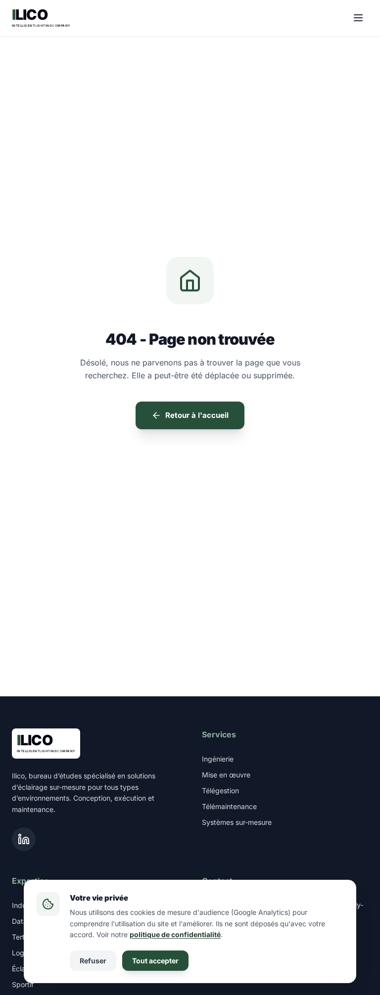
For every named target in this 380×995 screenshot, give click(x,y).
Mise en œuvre (226, 774)
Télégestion (220, 790)
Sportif (23, 984)
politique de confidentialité (175, 934)
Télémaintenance (229, 806)
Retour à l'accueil (197, 415)
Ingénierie (218, 759)
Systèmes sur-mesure (237, 822)
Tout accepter (155, 960)
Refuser (93, 960)
